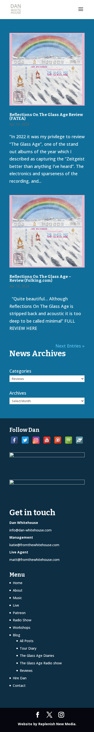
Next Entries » (70, 346)
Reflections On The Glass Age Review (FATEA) (46, 116)
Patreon (19, 612)
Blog (16, 635)
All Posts (27, 640)
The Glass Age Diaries (37, 655)
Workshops (21, 627)
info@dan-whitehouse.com (30, 530)
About (17, 590)
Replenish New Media (56, 724)
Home (17, 582)
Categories (20, 371)
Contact (19, 685)
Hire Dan (20, 678)
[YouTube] (47, 440)
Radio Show (22, 620)
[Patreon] (57, 440)
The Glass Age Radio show (41, 663)
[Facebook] (14, 440)
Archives (17, 393)
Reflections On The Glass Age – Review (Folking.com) (40, 278)
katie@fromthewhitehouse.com (34, 545)
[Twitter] (25, 440)
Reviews (26, 670)
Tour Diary (28, 648)
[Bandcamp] (79, 440)
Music (17, 597)
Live (16, 605)
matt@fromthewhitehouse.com (34, 559)
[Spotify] (68, 440)
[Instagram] (36, 440)
